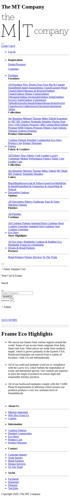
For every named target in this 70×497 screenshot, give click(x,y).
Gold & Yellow (35, 183)
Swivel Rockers (39, 106)
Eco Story (56, 140)
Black (11, 183)
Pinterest (12, 485)
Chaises (31, 87)
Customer (13, 68)
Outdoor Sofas (47, 96)
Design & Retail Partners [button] (21, 247)
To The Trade (49, 257)
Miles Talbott (49, 118)
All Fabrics (14, 155)
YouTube (13, 488)
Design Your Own (38, 84)
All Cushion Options (19, 223)
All (10, 201)
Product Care (15, 143)
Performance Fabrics (40, 158)
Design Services (33, 257)
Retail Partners (16, 257)
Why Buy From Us (18, 415)
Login (4, 45)
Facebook (13, 478)
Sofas (54, 103)
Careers (12, 418)
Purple (20, 186)
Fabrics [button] (12, 146)
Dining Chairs (43, 87)
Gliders (19, 90)
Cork (38, 155)
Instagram (13, 482)
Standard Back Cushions (44, 223)
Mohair (24, 158)
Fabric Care (58, 158)
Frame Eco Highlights (32, 244)
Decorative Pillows (22, 201)
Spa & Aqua (46, 186)
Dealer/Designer (17, 64)
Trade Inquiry (15, 457)
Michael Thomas (32, 118)
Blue (17, 183)
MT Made (62, 170)
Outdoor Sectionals (29, 96)
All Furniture (15, 84)
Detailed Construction (38, 140)
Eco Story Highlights (23, 241)
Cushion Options (17, 140)
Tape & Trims (52, 201)
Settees (38, 103)
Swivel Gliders (23, 106)
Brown (23, 183)
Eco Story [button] (13, 232)
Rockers (19, 103)
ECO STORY (9, 319)
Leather (45, 155)
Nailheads (38, 201)
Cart (11, 45)
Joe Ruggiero (15, 118)
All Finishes (14, 214)
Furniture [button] (13, 75)
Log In (11, 51)
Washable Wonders (41, 121)
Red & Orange (32, 186)
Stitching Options (17, 204)
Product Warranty (32, 143)
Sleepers (46, 103)
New (25, 84)
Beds (17, 87)
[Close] (2, 263)
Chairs (23, 87)
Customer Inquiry (17, 454)
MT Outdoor (23, 121)
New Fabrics (27, 155)
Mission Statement (18, 412)
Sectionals (29, 103)
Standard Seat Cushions (41, 226)
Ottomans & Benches (34, 90)
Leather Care (15, 161)
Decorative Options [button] (18, 192)
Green (46, 183)
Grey (52, 183)
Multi (58, 183)
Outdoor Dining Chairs (27, 93)
